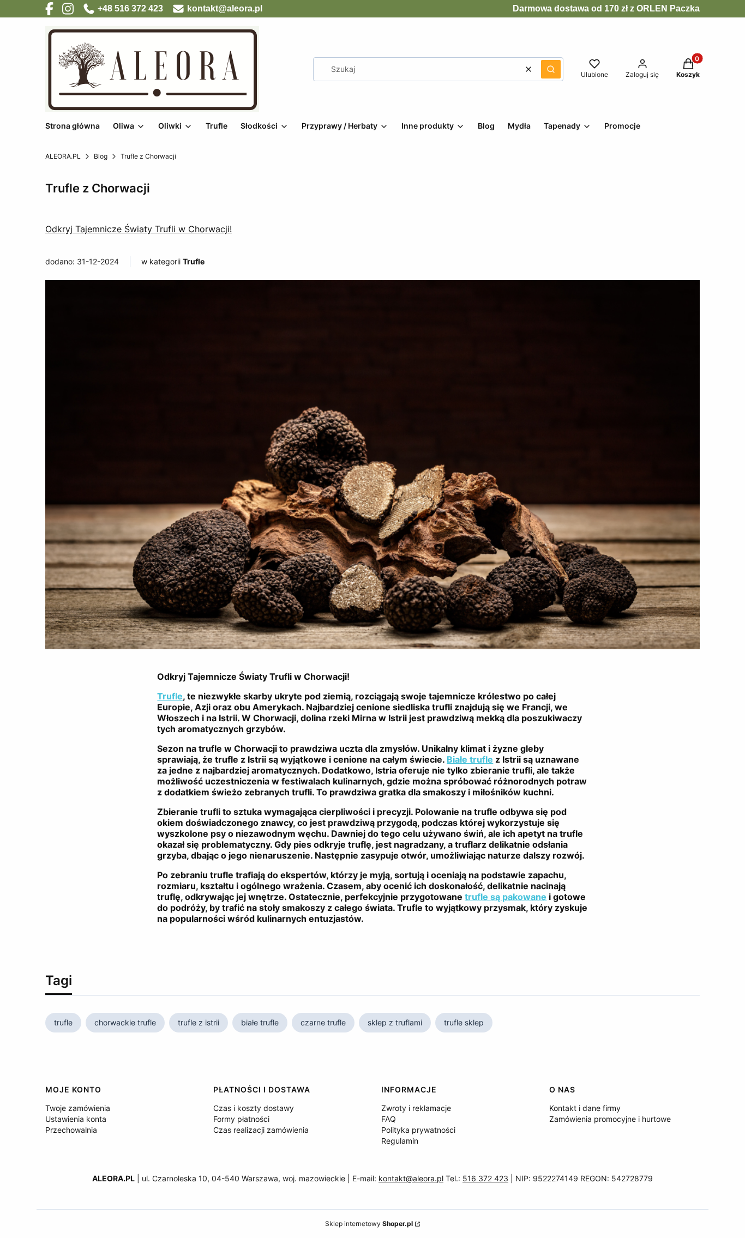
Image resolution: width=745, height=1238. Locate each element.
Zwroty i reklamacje (416, 1108)
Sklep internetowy (369, 1223)
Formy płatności (241, 1119)
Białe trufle (470, 759)
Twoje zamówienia (77, 1108)
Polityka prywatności (418, 1129)
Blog (100, 156)
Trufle (194, 261)
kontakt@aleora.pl (410, 1178)
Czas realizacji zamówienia (261, 1129)
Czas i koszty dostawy (253, 1108)
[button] (551, 69)
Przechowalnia (71, 1129)
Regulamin (399, 1140)
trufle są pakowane (505, 896)
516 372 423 (485, 1178)
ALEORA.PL (63, 156)
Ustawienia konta (75, 1119)
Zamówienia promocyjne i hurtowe (610, 1119)
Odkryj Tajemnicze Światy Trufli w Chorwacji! (138, 229)
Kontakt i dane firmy (585, 1108)
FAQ (388, 1119)
